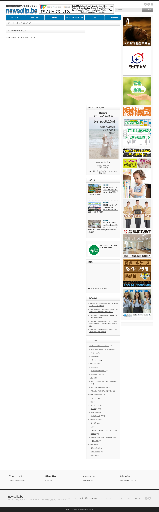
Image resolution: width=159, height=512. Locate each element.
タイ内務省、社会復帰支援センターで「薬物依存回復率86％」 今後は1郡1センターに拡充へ (103, 324)
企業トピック (95, 360)
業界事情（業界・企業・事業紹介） (101, 437)
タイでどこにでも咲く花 (98, 371)
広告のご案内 (49, 480)
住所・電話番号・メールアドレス (130, 480)
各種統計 (55, 17)
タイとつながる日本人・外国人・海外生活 (104, 381)
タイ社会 (93, 412)
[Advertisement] (103, 65)
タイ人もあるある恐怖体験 (99, 387)
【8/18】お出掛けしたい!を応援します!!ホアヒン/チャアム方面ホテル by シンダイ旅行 (103, 191)
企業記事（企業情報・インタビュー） (102, 430)
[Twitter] (146, 498)
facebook (152, 4)
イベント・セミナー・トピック (74, 18)
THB (99, 288)
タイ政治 (93, 409)
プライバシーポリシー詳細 (16, 480)
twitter (148, 4)
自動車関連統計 (95, 451)
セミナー (93, 356)
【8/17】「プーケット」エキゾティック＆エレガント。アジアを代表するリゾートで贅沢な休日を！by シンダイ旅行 (103, 227)
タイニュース (15, 17)
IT (91, 426)
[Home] (9, 23)
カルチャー (114, 17)
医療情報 (93, 434)
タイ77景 (93, 367)
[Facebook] (149, 498)
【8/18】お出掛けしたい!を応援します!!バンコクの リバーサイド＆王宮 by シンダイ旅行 (103, 208)
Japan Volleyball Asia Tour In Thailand (102, 349)
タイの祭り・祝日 (96, 374)
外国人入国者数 (95, 448)
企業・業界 (35, 17)
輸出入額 (93, 455)
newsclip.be (15, 496)
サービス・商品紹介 (95, 394)
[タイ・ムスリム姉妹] (103, 158)
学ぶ (92, 401)
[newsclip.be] (22, 13)
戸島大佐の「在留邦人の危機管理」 (101, 391)
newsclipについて (88, 480)
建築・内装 (95, 441)
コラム (94, 17)
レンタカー (94, 398)
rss (145, 4)
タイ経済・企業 (95, 416)
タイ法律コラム (94, 419)
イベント (93, 353)
